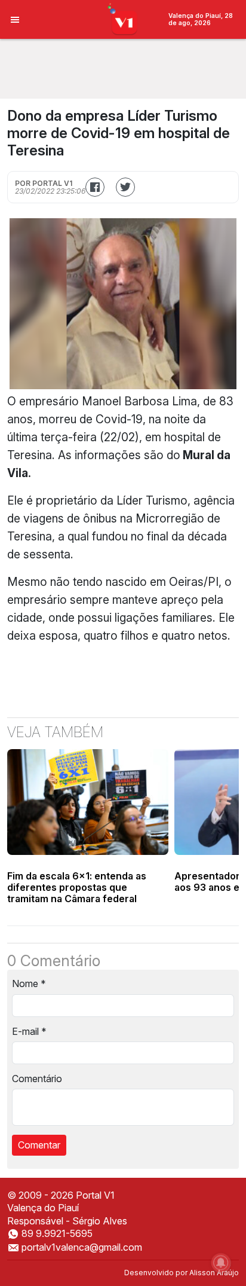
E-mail (29, 1031)
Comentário (37, 1078)
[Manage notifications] (220, 1262)
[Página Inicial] (123, 19)
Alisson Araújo (214, 1272)
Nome (29, 983)
